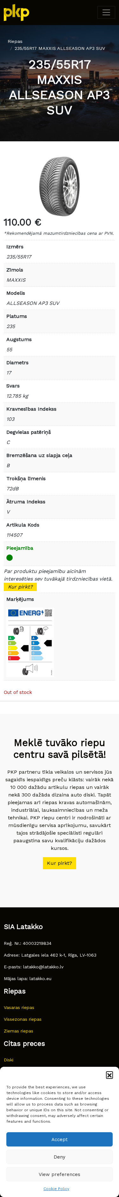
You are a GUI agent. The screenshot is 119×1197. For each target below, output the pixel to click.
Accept (59, 1139)
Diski (8, 1059)
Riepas (15, 41)
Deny (59, 1157)
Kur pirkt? (20, 587)
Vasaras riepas (19, 1007)
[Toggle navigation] (106, 12)
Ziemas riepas (18, 1030)
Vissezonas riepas (23, 1019)
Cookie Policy (56, 1189)
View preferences (59, 1174)
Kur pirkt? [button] (59, 863)
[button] (109, 1075)
